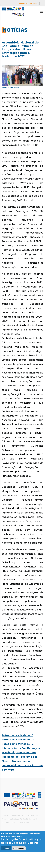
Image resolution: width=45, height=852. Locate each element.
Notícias (15, 30)
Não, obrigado (18, 848)
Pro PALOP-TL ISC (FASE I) (28, 4)
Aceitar (6, 848)
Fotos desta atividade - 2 (18, 739)
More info (33, 842)
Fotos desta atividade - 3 (18, 743)
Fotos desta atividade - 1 (17, 735)
